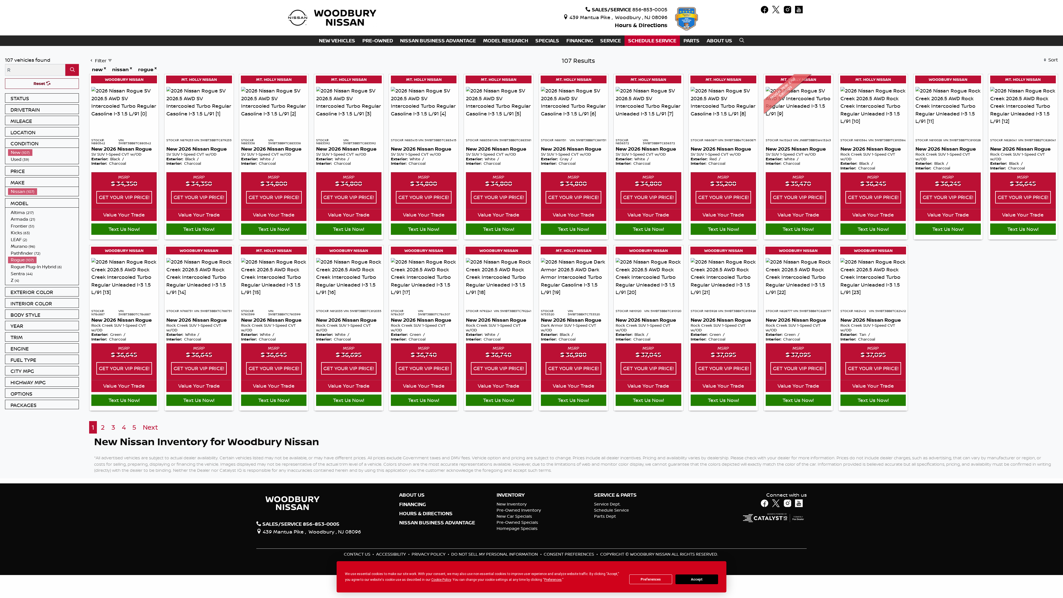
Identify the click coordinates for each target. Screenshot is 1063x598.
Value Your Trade (124, 214)
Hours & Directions (641, 25)
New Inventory (512, 504)
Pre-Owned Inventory (519, 510)
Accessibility (391, 554)
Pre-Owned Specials (517, 522)
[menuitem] (43, 152)
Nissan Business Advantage (437, 522)
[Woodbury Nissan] (333, 17)
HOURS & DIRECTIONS (426, 513)
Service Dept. (607, 504)
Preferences (651, 579)
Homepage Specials (517, 528)
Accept (697, 579)
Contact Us (357, 554)
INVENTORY (511, 495)
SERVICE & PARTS (615, 495)
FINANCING (412, 504)
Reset (39, 83)
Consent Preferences (569, 554)
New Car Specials (514, 516)
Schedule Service (611, 510)
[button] (337, 40)
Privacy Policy (429, 554)
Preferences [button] (553, 580)
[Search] (72, 70)
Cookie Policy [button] (441, 580)
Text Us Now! (124, 229)
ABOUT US (412, 495)
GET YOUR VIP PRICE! (124, 197)
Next (150, 427)
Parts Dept (605, 516)
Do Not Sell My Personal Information (495, 554)
